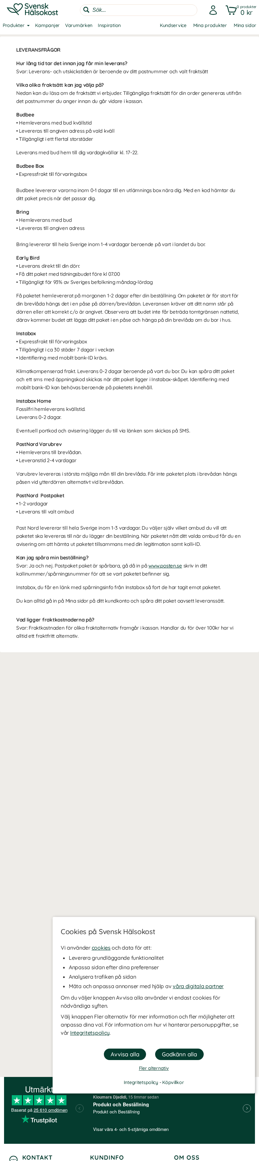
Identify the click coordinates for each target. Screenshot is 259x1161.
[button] (239, 10)
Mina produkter (210, 25)
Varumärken (78, 25)
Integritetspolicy (90, 1032)
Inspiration (109, 25)
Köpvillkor (173, 1082)
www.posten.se (165, 565)
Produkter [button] (13, 25)
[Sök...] (86, 10)
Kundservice (173, 25)
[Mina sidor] (211, 10)
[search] (138, 10)
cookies (101, 947)
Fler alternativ (154, 1068)
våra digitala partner (198, 986)
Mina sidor (245, 25)
